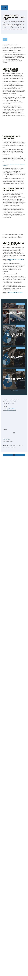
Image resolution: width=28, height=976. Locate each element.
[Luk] (14, 455)
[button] (14, 433)
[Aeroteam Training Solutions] (10, 6)
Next (16, 390)
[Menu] (4, 7)
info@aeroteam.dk (11, 410)
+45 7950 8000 (11, 408)
